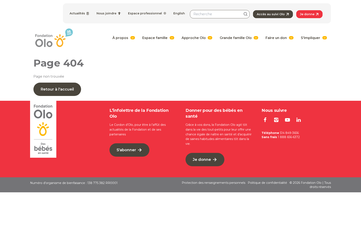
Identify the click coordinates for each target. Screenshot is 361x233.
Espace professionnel (145, 13)
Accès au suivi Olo (271, 14)
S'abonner (127, 150)
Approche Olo (194, 38)
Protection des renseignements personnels (213, 183)
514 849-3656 (289, 133)
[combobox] (220, 14)
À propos (120, 38)
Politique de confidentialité (267, 183)
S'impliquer (310, 38)
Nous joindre (107, 13)
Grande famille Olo (236, 38)
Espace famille (155, 38)
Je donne (307, 14)
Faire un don (276, 38)
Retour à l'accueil (57, 89)
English (179, 13)
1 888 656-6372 (289, 137)
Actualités (78, 13)
